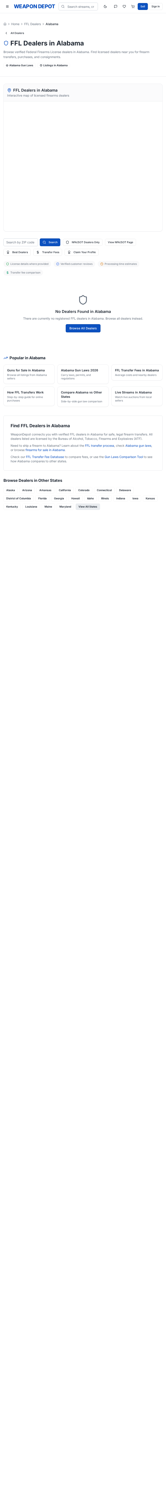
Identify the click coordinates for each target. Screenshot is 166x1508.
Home (15, 24)
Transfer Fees (50, 252)
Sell (142, 6)
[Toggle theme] (105, 6)
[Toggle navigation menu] (7, 6)
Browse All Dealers (83, 328)
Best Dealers (20, 252)
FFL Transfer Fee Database (45, 457)
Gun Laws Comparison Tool (124, 457)
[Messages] (116, 6)
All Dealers (17, 33)
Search (53, 242)
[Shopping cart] (133, 6)
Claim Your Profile (84, 252)
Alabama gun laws (138, 445)
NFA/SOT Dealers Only (86, 242)
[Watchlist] (124, 6)
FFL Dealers (32, 24)
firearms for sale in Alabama (45, 450)
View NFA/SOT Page (120, 242)
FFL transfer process (99, 445)
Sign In (156, 6)
